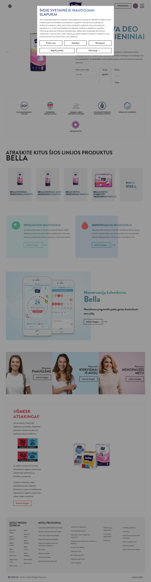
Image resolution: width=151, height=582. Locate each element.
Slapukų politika (57, 50)
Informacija (92, 50)
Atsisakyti (75, 42)
